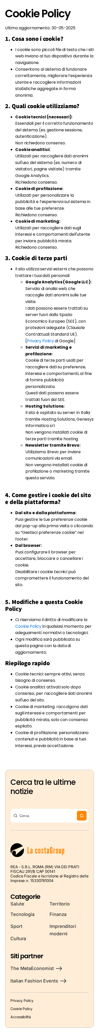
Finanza (58, 914)
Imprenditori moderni (63, 930)
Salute (17, 903)
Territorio (60, 903)
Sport (16, 926)
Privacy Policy (22, 1000)
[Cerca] (82, 816)
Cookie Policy (28, 626)
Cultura (18, 938)
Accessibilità (20, 1017)
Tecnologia (22, 914)
